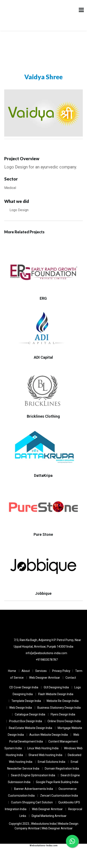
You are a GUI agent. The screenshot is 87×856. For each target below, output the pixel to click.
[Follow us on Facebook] (55, 623)
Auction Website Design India (48, 734)
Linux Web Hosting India (42, 748)
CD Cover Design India (23, 687)
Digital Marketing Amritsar (49, 816)
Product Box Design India (25, 721)
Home (12, 671)
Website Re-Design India (62, 701)
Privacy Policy (61, 671)
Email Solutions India (51, 761)
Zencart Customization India (59, 795)
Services (41, 671)
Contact (70, 677)
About (26, 671)
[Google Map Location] (32, 623)
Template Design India (26, 701)
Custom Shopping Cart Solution (32, 802)
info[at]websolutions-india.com (46, 653)
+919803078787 (47, 659)
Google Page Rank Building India (57, 782)
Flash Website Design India (55, 694)
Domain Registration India (62, 768)
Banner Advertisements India (33, 788)
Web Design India (20, 707)
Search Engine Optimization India (33, 775)
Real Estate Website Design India (30, 728)
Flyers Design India (63, 714)
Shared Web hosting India (45, 755)
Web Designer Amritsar (44, 677)
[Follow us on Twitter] (44, 623)
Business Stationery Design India (59, 707)
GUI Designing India (56, 687)
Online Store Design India (64, 721)
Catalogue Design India (30, 714)
